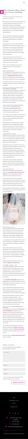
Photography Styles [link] (14, 400)
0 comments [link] (11, 18)
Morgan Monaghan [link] (8, 16)
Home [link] (14, 397)
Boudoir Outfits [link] (14, 406)
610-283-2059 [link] (15, 424)
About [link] (14, 403)
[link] (2, 12)
